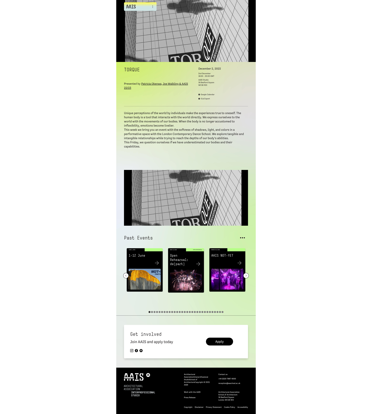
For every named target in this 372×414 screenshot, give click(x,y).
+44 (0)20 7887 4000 (227, 379)
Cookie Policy (229, 407)
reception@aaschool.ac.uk (229, 383)
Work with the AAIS (192, 392)
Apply (219, 341)
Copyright (188, 407)
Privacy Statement (214, 407)
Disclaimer (199, 407)
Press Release (189, 397)
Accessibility (242, 407)
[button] (126, 275)
